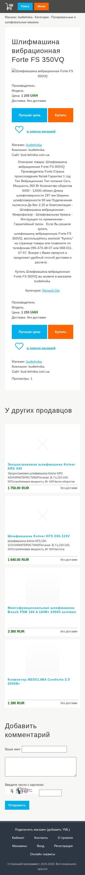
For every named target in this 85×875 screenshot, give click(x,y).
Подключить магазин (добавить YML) (42, 829)
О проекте (65, 837)
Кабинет (18, 837)
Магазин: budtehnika (18, 17)
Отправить (17, 805)
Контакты (41, 837)
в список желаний (41, 131)
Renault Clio (51, 290)
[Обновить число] (22, 793)
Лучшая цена (29, 115)
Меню (41, 6)
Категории (42, 17)
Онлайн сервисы (42, 854)
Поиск (25, 6)
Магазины (19, 846)
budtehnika (34, 145)
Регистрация (63, 846)
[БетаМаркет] (9, 6)
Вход (40, 846)
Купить (60, 115)
